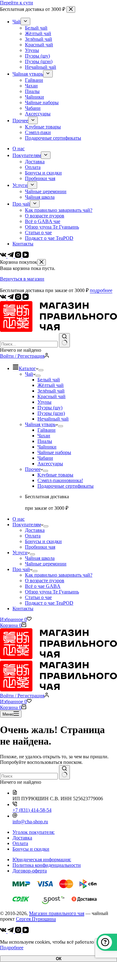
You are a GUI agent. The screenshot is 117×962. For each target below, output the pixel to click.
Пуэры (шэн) (51, 413)
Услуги (19, 552)
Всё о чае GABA (43, 586)
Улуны (44, 402)
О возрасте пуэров (44, 580)
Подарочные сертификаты (65, 486)
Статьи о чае (38, 597)
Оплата (33, 535)
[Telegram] (11, 298)
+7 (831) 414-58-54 (31, 810)
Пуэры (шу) (49, 407)
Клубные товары (55, 474)
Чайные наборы (54, 452)
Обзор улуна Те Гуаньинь (52, 591)
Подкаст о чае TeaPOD (49, 603)
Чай (29, 374)
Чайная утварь (40, 424)
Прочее (33, 469)
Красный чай (51, 396)
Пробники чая (40, 547)
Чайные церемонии (45, 563)
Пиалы (44, 441)
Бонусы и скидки (43, 541)
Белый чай (48, 379)
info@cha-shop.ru (30, 821)
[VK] (3, 298)
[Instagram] (18, 298)
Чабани (45, 458)
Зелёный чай (51, 390)
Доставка (35, 530)
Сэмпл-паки (60, 480)
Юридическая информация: (41, 859)
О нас (18, 519)
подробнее (101, 290)
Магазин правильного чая (56, 913)
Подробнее (11, 947)
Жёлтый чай (50, 385)
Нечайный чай (53, 418)
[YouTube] (25, 298)
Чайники (46, 446)
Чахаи (43, 435)
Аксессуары (50, 463)
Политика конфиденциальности (46, 865)
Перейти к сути (16, 2)
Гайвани (46, 430)
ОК (58, 958)
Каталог (27, 368)
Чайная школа (40, 558)
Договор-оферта (29, 870)
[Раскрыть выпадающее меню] (40, 370)
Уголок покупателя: (33, 832)
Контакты (22, 608)
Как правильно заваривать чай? (58, 575)
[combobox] (29, 344)
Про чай (21, 569)
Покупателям (26, 524)
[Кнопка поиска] (64, 340)
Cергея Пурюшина (36, 919)
